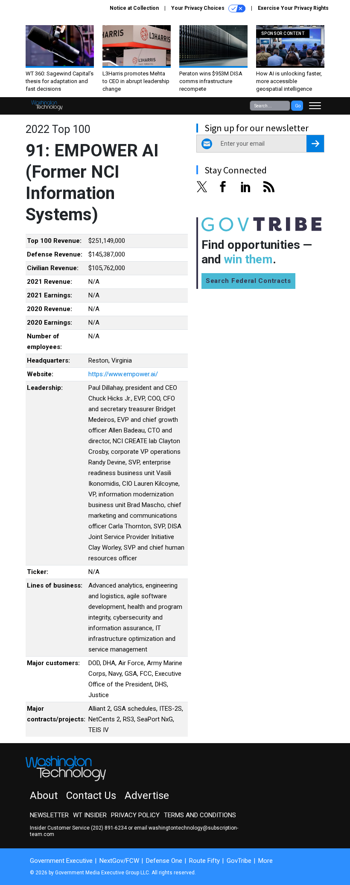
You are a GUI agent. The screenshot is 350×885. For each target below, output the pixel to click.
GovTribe (239, 861)
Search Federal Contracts (248, 281)
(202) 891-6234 (109, 828)
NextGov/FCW (119, 861)
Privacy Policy (135, 815)
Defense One (164, 861)
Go (297, 106)
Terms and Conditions (200, 815)
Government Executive (61, 861)
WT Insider (90, 815)
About (44, 795)
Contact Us (91, 795)
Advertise (147, 795)
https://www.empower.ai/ (123, 374)
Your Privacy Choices (198, 8)
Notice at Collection (134, 8)
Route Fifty (204, 861)
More (265, 861)
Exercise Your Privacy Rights (293, 8)
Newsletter (49, 815)
